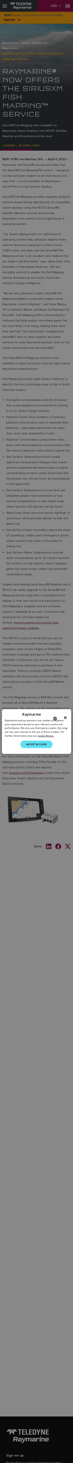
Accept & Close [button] (36, 744)
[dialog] (36, 731)
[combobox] (55, 719)
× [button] (65, 717)
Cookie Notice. (46, 735)
